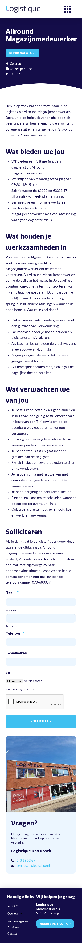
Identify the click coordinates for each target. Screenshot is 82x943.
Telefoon (15, 633)
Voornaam (11, 610)
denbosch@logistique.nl (33, 866)
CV (8, 673)
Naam (12, 592)
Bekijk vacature (22, 53)
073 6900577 (26, 860)
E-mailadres (16, 653)
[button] (67, 9)
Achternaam (13, 626)
